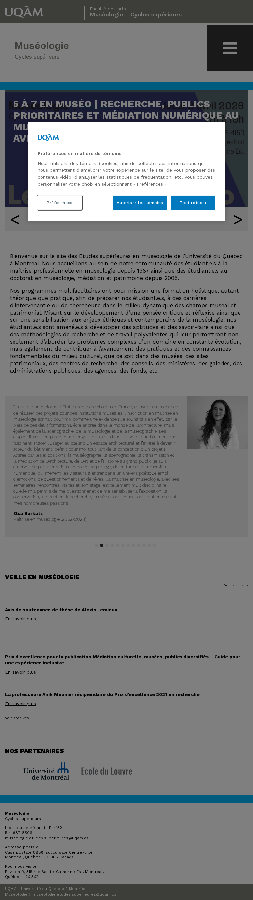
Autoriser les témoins (140, 202)
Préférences (60, 202)
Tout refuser (193, 202)
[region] (126, 171)
